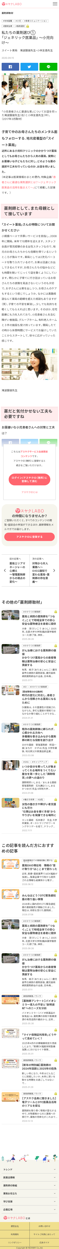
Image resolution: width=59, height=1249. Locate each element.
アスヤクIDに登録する (29, 536)
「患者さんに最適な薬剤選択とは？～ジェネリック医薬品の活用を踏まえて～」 (29, 182)
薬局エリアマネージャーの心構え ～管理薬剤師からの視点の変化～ (17, 570)
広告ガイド (44, 1242)
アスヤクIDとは (29, 492)
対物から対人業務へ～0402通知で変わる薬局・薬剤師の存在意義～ (40, 570)
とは (28, 1218)
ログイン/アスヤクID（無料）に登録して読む (29, 479)
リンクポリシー (15, 1242)
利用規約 (15, 1234)
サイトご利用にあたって (44, 1234)
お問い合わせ (44, 1226)
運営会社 (15, 1226)
